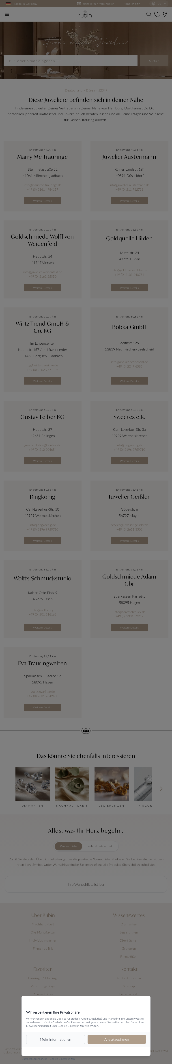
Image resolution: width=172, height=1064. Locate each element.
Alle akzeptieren (116, 1039)
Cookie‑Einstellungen (62, 1058)
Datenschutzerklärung (34, 1058)
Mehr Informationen (55, 1039)
